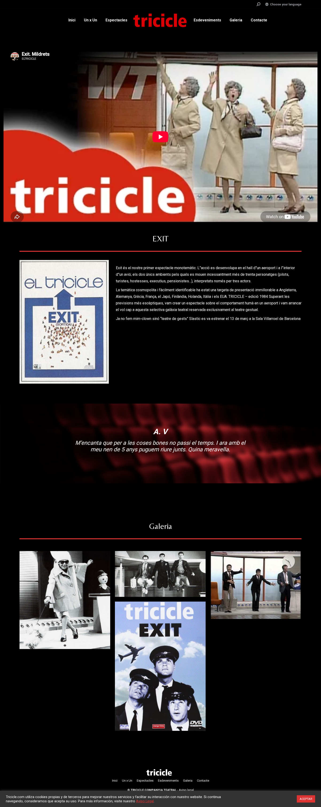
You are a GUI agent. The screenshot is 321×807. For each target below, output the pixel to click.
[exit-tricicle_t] (160, 666)
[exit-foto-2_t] (160, 574)
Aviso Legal (145, 801)
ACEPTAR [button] (306, 799)
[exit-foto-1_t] (65, 600)
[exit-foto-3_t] (255, 585)
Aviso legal (186, 790)
